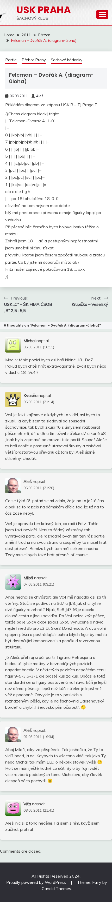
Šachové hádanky (66, 59)
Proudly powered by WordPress (36, 882)
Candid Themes (56, 888)
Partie (11, 59)
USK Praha (43, 10)
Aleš (39, 96)
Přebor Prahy (34, 59)
